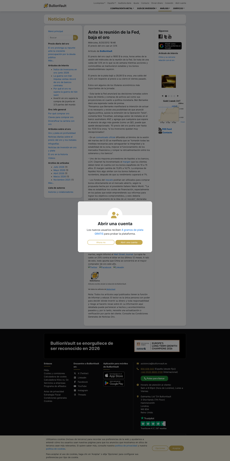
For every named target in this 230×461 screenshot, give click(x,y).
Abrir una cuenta (129, 242)
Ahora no (101, 242)
